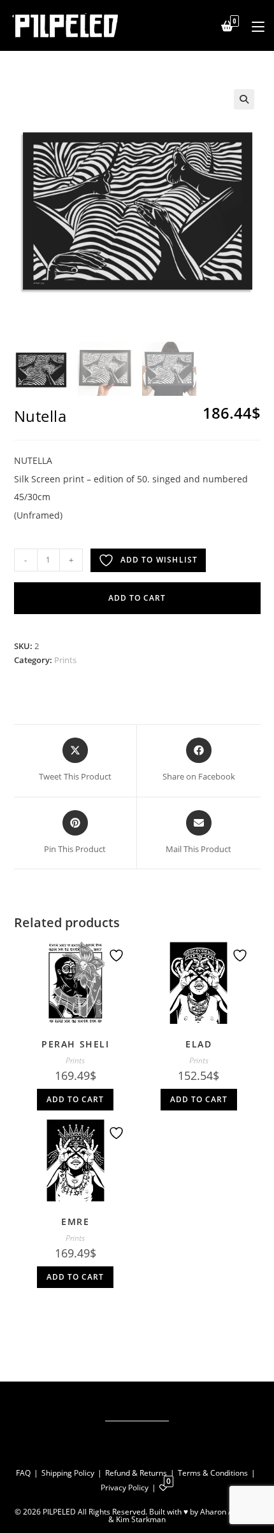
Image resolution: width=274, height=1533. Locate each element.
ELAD (198, 1044)
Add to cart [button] (75, 1099)
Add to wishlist (159, 559)
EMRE (75, 1221)
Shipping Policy (67, 1472)
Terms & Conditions (213, 1472)
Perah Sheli (75, 1044)
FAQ (23, 1472)
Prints (65, 660)
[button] (244, 99)
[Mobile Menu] (253, 25)
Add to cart (137, 597)
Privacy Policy (124, 1487)
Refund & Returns (136, 1472)
